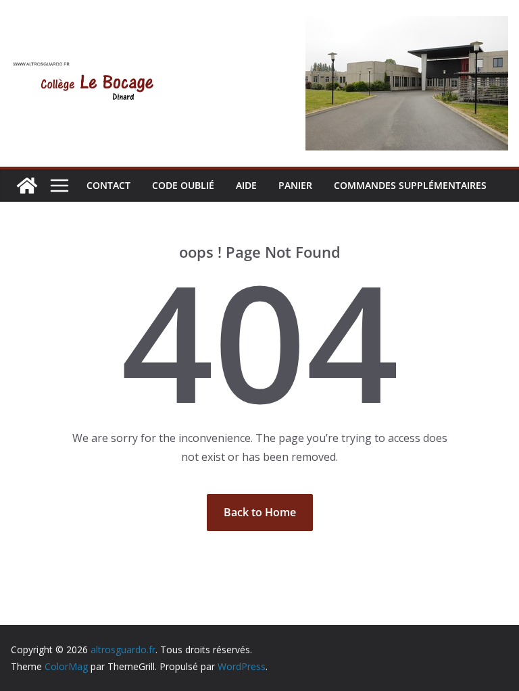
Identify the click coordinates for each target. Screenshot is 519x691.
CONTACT (108, 185)
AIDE (246, 185)
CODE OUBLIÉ (183, 185)
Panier (295, 185)
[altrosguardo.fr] (27, 185)
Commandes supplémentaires (410, 185)
